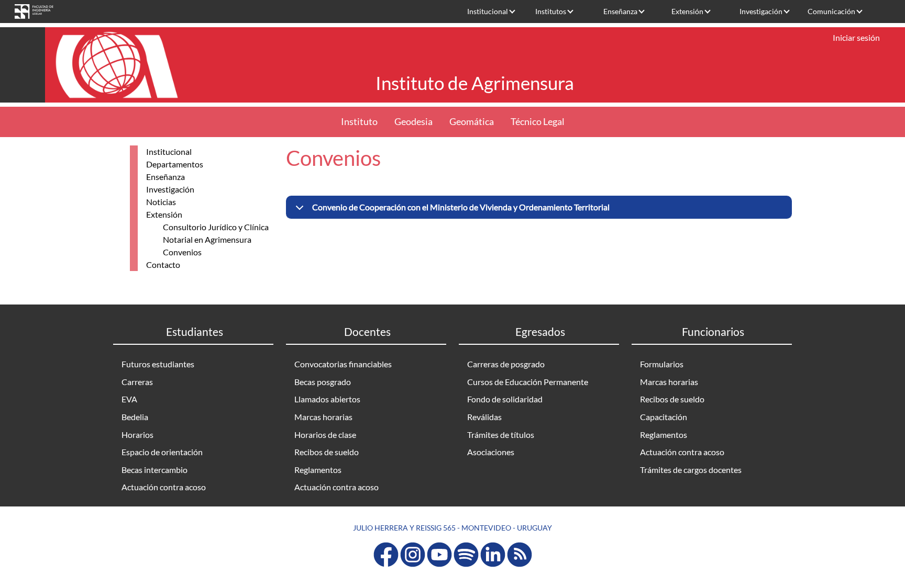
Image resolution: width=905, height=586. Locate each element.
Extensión (687, 11)
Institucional (487, 11)
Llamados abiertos (327, 399)
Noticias (161, 202)
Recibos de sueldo (326, 452)
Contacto (163, 264)
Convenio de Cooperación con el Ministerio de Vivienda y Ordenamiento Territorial (461, 207)
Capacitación (663, 417)
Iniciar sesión (856, 37)
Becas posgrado (322, 382)
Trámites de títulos (500, 435)
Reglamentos (317, 470)
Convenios (182, 252)
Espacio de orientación (162, 452)
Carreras (137, 382)
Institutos (550, 11)
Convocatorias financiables (343, 364)
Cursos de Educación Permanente (527, 382)
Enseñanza (620, 11)
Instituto (359, 121)
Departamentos (174, 164)
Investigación (761, 11)
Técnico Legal (538, 121)
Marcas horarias (323, 417)
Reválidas (484, 417)
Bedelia (135, 417)
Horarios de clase (325, 435)
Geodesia (413, 121)
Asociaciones (490, 452)
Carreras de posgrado (506, 364)
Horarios (137, 435)
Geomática (471, 121)
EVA (129, 399)
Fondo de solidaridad (505, 399)
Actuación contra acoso (164, 487)
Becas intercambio (154, 470)
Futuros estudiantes (158, 364)
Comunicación (831, 11)
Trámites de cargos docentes (691, 470)
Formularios (661, 364)
